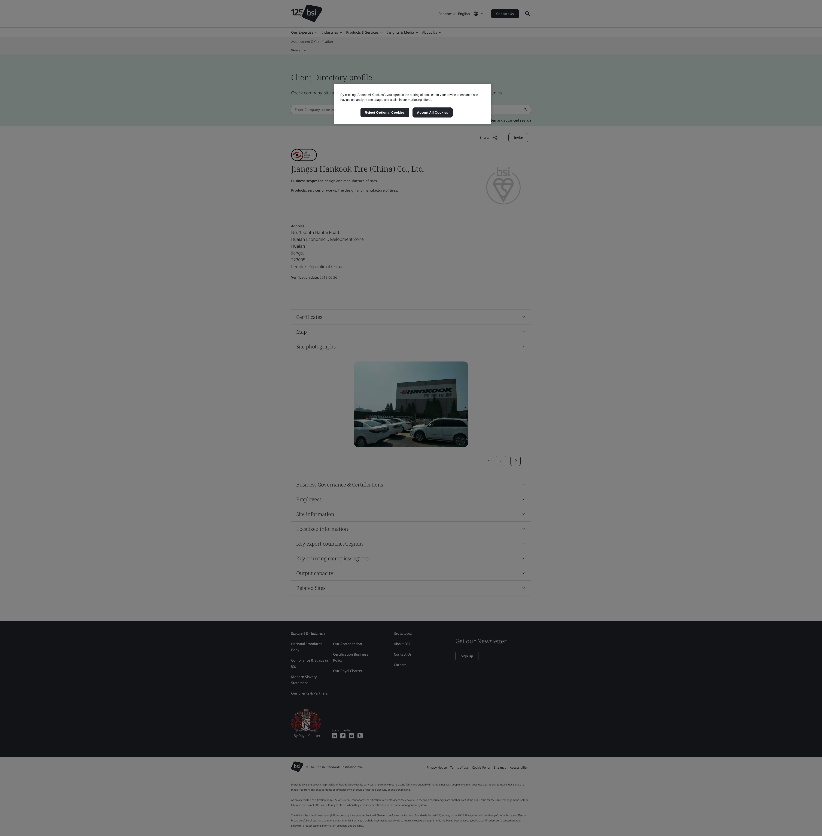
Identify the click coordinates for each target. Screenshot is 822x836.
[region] (412, 104)
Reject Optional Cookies (385, 112)
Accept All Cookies (432, 112)
